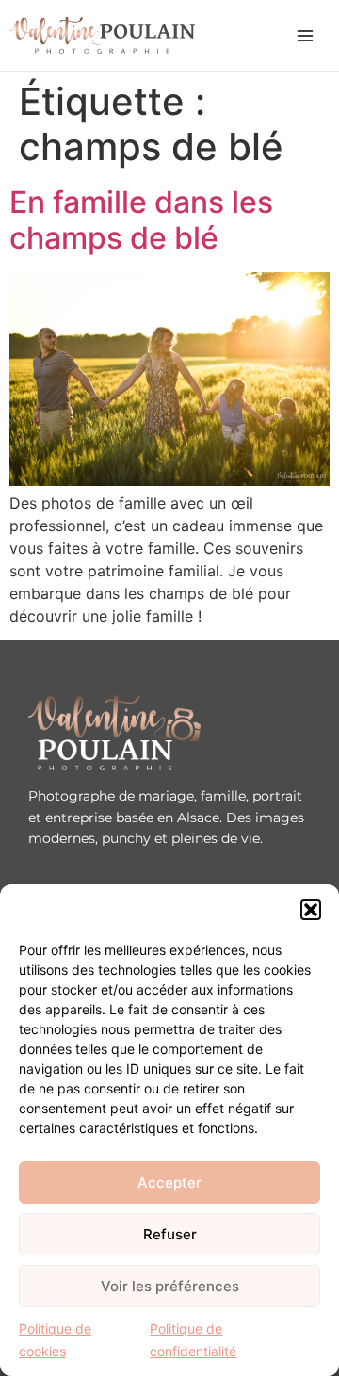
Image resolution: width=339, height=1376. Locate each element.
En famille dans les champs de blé (141, 220)
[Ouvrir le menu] (305, 35)
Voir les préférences (170, 1286)
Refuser (170, 1234)
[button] (310, 909)
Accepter (169, 1182)
